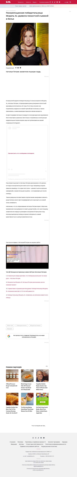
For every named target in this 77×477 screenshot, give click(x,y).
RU (67, 2)
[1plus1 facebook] (41, 437)
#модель (9, 328)
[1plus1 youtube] (44, 437)
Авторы (21, 444)
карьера (64, 442)
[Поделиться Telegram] (15, 67)
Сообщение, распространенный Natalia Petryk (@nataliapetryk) (23, 179)
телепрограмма (44, 2)
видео (35, 2)
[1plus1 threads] (35, 437)
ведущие (14, 444)
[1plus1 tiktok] (38, 437)
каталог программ (54, 442)
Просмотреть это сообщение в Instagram (21, 153)
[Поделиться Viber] (20, 68)
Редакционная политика (49, 446)
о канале (12, 442)
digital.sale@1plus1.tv (38, 466)
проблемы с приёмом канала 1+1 (35, 442)
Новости (28, 2)
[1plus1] (8, 2)
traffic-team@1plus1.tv (38, 470)
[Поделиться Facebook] (18, 67)
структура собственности (34, 444)
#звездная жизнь (22, 325)
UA (65, 2)
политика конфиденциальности (55, 444)
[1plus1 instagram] (33, 437)
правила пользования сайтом (29, 446)
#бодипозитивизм (35, 325)
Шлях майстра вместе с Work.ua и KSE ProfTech (41, 6)
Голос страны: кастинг (20, 6)
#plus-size (10, 325)
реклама (20, 442)
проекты (21, 2)
